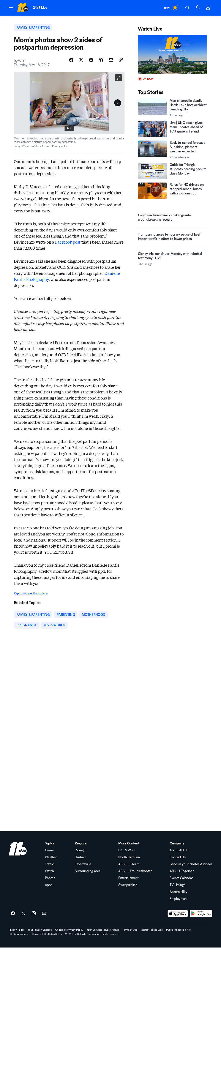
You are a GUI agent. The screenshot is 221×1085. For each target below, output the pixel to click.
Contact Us (178, 857)
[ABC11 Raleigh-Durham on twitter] (23, 913)
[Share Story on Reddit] (91, 60)
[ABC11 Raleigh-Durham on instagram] (33, 913)
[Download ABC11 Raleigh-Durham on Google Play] (201, 913)
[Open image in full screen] (118, 77)
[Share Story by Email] (111, 60)
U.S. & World (127, 850)
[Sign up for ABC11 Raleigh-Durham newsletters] (44, 913)
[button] (10, 7)
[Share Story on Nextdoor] (101, 60)
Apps (48, 885)
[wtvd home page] (18, 848)
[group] (69, 128)
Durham (80, 857)
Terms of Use (129, 929)
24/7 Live (40, 7)
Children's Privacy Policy (69, 929)
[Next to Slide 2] (117, 102)
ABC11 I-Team (128, 864)
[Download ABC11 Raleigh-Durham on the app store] (177, 913)
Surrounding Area (87, 871)
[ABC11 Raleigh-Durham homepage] (22, 8)
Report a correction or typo (31, 593)
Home (49, 850)
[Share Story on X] (81, 60)
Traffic (49, 864)
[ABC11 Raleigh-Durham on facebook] (13, 913)
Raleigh (80, 850)
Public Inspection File (178, 929)
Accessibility (178, 892)
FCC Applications (18, 934)
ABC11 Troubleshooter (135, 871)
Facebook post (68, 242)
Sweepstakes (127, 885)
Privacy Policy (16, 929)
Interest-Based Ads (152, 929)
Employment (179, 899)
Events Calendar (181, 878)
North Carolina (129, 857)
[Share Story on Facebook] (71, 60)
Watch (49, 871)
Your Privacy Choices (40, 929)
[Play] (172, 54)
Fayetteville (83, 864)
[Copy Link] (121, 60)
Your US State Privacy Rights (103, 929)
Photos (50, 878)
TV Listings (177, 885)
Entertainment (128, 878)
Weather (51, 857)
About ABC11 (180, 850)
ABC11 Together (182, 871)
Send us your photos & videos (191, 864)
